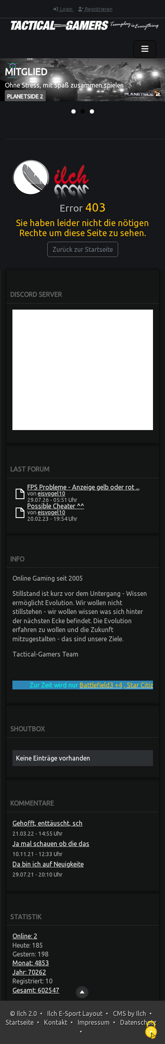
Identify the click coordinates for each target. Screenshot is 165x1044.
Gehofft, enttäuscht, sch (47, 823)
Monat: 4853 (30, 963)
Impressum (94, 1022)
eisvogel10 (51, 493)
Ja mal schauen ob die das (50, 843)
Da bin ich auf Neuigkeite (48, 864)
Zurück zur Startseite (82, 249)
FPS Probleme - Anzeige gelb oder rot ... (83, 487)
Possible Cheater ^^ (55, 506)
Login (66, 9)
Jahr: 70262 (29, 972)
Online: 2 (24, 936)
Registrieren (98, 9)
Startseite (20, 1022)
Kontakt (55, 1022)
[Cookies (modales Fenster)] (151, 1030)
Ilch (141, 1013)
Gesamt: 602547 (35, 990)
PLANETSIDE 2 (25, 96)
